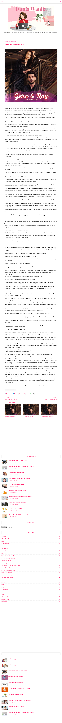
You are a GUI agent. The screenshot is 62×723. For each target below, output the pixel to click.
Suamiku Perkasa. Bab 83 (47, 416)
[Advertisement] (31, 615)
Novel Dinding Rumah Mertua (31, 555)
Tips (31, 594)
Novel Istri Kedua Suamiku (31, 558)
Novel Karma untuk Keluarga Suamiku (31, 565)
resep (31, 587)
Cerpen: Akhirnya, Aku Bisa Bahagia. (16, 694)
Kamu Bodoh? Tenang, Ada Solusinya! (17, 490)
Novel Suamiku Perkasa (10, 389)
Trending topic (31, 599)
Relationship (31, 584)
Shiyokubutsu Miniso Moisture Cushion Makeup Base (20, 496)
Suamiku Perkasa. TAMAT (11, 416)
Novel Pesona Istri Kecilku (31, 570)
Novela (31, 579)
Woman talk (31, 601)
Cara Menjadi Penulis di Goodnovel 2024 (17, 460)
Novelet (31, 582)
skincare (31, 592)
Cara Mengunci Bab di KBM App (15, 508)
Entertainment (31, 543)
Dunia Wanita (35, 720)
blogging (31, 536)
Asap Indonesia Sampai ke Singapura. (17, 502)
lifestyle (31, 550)
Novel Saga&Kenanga (31, 572)
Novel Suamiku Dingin (31, 575)
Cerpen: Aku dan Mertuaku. (14, 658)
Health (31, 546)
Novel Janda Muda (31, 560)
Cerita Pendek (31, 538)
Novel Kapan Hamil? (31, 563)
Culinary (31, 541)
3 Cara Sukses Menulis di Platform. (16, 484)
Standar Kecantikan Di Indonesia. (16, 472)
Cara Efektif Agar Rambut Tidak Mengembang (19, 478)
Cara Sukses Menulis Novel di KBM (16, 706)
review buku (31, 589)
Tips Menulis (31, 596)
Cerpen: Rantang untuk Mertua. (15, 664)
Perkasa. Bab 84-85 (28, 416)
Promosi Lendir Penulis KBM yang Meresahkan (19, 688)
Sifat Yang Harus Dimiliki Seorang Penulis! (18, 514)
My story (31, 553)
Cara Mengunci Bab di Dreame (15, 682)
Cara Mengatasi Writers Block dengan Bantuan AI (19, 700)
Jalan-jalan (31, 548)
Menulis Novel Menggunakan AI (15, 676)
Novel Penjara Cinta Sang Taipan (31, 567)
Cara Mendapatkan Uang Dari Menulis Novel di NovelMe (21, 466)
